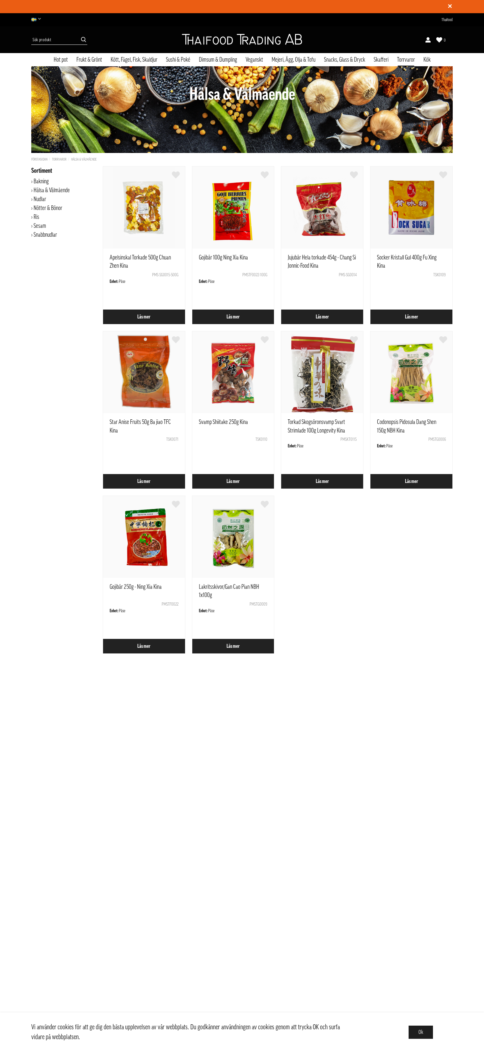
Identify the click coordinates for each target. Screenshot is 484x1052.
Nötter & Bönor (48, 208)
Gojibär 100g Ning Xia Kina (223, 257)
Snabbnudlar (45, 235)
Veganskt (254, 60)
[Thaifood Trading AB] (242, 40)
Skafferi (381, 60)
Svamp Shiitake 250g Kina (223, 422)
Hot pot (61, 60)
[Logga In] (428, 40)
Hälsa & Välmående (84, 159)
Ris (36, 217)
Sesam (40, 226)
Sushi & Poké (178, 60)
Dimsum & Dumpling (218, 60)
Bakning (41, 181)
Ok (420, 1032)
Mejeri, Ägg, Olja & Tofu (293, 60)
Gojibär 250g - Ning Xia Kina (136, 587)
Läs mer (143, 316)
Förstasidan (39, 159)
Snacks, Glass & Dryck (344, 60)
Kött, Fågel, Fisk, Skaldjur (134, 60)
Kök (427, 60)
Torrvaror (406, 60)
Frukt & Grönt (89, 60)
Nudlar (40, 199)
